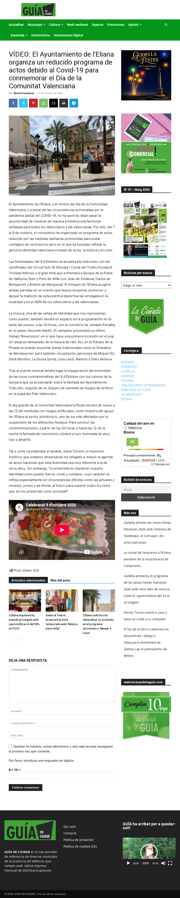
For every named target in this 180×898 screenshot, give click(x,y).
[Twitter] (23, 103)
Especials (17, 35)
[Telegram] (73, 103)
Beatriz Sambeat (24, 93)
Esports (97, 24)
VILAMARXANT (131, 394)
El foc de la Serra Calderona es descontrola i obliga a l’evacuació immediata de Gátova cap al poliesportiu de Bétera (146, 642)
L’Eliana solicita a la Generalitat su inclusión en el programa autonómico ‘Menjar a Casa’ (98, 624)
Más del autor (60, 580)
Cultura (54, 24)
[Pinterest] (33, 103)
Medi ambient (77, 24)
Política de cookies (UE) (80, 846)
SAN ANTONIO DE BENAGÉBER (143, 385)
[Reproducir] (128, 863)
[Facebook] (13, 103)
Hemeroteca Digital (68, 35)
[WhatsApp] (43, 103)
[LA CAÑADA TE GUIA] (146, 316)
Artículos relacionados (28, 580)
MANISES (128, 376)
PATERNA (128, 362)
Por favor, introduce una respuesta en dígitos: (41, 760)
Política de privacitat (78, 840)
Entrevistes (115, 24)
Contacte (69, 833)
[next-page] (18, 641)
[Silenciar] (163, 863)
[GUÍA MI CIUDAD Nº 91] (145, 259)
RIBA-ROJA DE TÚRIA (136, 390)
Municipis (35, 24)
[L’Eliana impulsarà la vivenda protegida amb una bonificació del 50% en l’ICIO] (25, 600)
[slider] (145, 863)
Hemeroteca (40, 35)
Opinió (133, 24)
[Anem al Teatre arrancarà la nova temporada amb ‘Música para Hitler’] (62, 600)
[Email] (53, 103)
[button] (166, 25)
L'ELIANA (127, 380)
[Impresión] (63, 103)
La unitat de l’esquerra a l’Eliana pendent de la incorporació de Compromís (147, 559)
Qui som (69, 826)
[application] (149, 852)
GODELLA (128, 371)
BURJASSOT (129, 367)
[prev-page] (11, 641)
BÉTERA (126, 399)
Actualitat (16, 24)
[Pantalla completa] (170, 863)
